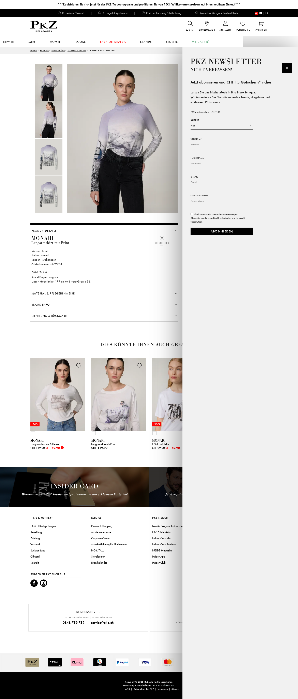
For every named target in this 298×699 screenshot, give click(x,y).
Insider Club (159, 562)
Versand (35, 544)
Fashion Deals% (113, 42)
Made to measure (101, 532)
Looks (81, 42)
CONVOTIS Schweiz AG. (162, 685)
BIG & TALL (97, 550)
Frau (193, 125)
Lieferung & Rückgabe (49, 316)
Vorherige (20, 395)
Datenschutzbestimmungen (225, 214)
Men (31, 42)
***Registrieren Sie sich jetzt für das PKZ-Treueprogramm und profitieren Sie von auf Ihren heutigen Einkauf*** (149, 4)
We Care (198, 42)
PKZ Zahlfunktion (161, 532)
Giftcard (35, 556)
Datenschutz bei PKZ (144, 689)
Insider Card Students (164, 544)
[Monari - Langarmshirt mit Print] (118, 393)
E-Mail (194, 176)
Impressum (163, 689)
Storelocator (98, 556)
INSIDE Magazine (162, 550)
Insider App (158, 556)
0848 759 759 (74, 622)
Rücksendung (37, 550)
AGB (127, 689)
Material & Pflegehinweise (53, 293)
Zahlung (35, 538)
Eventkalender (99, 562)
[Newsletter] (287, 68)
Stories (172, 42)
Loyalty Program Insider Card (168, 526)
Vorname (196, 139)
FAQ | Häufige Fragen (43, 526)
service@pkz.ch (102, 622)
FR (266, 13)
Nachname (197, 157)
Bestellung (36, 532)
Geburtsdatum (199, 195)
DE (261, 13)
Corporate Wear (100, 538)
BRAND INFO (40, 304)
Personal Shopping (101, 526)
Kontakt (34, 562)
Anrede (195, 120)
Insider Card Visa (161, 538)
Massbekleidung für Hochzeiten (109, 544)
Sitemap (175, 689)
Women (55, 42)
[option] (52, 82)
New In (8, 42)
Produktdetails (44, 230)
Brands (146, 42)
